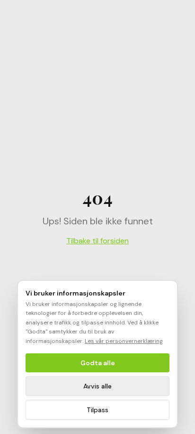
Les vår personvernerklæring (124, 341)
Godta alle (97, 363)
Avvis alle (97, 386)
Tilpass (97, 410)
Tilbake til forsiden (97, 241)
